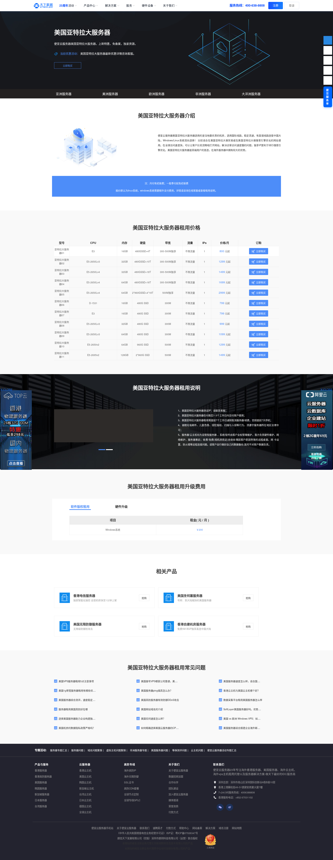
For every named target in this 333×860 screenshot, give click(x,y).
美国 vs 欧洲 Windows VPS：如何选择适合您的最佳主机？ (255, 718)
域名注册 (223, 828)
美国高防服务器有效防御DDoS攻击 (160, 700)
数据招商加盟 (176, 776)
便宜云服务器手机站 (102, 828)
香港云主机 (85, 770)
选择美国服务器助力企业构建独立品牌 (79, 718)
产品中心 (89, 5)
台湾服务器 (41, 806)
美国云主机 (85, 776)
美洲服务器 (110, 94)
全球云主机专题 (216, 750)
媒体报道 (173, 800)
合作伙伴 (173, 782)
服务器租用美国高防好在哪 (73, 709)
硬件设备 (147, 5)
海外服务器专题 (80, 750)
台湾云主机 (85, 794)
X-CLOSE (326, 390)
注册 (275, 5)
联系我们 (144, 828)
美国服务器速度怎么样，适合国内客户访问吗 (247, 681)
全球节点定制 (131, 794)
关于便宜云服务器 (178, 770)
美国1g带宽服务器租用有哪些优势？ (78, 690)
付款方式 (173, 812)
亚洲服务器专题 (127, 750)
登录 (291, 5)
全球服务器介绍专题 (193, 750)
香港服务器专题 (59, 750)
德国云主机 (85, 806)
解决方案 (111, 5)
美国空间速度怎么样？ (153, 718)
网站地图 (237, 828)
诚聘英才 (158, 828)
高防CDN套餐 (131, 788)
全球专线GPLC (132, 800)
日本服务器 (41, 800)
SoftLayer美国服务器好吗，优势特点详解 (245, 709)
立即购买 (67, 65)
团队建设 (173, 788)
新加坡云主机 (86, 788)
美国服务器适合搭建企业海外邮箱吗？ (244, 728)
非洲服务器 (203, 94)
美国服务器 (41, 782)
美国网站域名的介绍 (152, 709)
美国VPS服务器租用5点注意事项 (76, 681)
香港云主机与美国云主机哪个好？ (241, 690)
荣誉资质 (173, 806)
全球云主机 (85, 812)
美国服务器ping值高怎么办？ (156, 690)
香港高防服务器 (43, 776)
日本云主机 (85, 800)
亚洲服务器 (63, 94)
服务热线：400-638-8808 (247, 5)
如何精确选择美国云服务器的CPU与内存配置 (165, 728)
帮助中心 (184, 828)
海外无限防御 (131, 776)
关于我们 (168, 5)
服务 (129, 5)
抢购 (144, 598)
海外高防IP (130, 770)
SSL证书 (129, 782)
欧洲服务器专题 (149, 750)
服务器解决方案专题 (104, 750)
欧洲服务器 (156, 94)
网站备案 (197, 828)
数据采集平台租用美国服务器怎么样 (242, 700)
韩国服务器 (41, 788)
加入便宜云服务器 (178, 794)
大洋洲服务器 (251, 94)
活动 (66, 5)
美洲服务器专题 (170, 750)
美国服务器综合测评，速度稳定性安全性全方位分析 (86, 700)
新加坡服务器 (42, 794)
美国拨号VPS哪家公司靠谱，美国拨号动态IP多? (167, 681)
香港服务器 (41, 770)
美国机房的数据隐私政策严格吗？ (77, 728)
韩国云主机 (85, 782)
